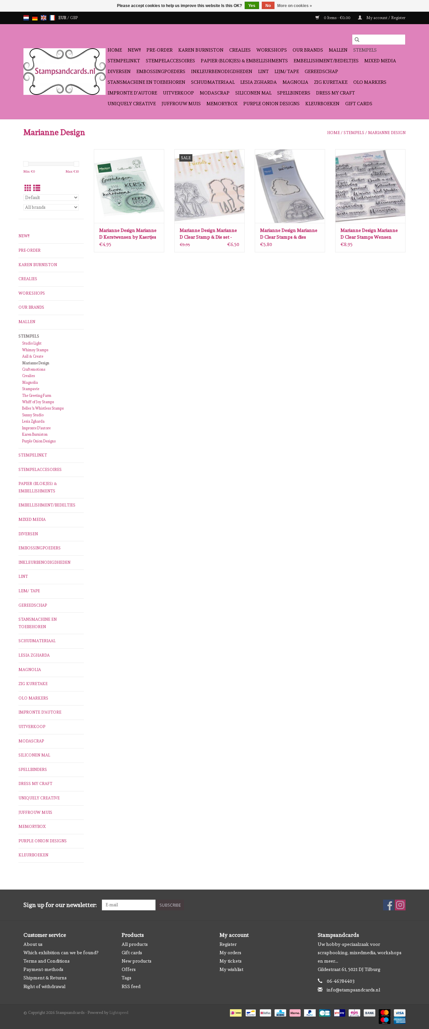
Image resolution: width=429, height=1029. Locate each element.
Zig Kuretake (331, 82)
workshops (271, 50)
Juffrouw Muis (181, 103)
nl (26, 17)
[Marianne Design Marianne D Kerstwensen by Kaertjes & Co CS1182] (129, 186)
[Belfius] (264, 1012)
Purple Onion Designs (271, 103)
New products (136, 961)
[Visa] (398, 1012)
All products (135, 944)
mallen (338, 50)
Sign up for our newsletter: (60, 904)
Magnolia (295, 82)
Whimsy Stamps (35, 350)
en (43, 17)
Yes (251, 5)
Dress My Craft (335, 93)
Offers (129, 969)
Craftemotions (33, 369)
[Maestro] (383, 1019)
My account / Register (385, 17)
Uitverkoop (178, 93)
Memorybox (222, 103)
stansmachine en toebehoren (146, 82)
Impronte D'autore (132, 93)
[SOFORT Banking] (294, 1012)
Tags (126, 977)
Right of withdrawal (44, 986)
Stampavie (30, 389)
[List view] (36, 188)
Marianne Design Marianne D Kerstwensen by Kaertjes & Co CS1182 (128, 234)
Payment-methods (43, 969)
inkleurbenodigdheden (221, 71)
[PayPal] (309, 1012)
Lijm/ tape (286, 71)
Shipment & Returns (45, 977)
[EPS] (353, 1012)
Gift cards (358, 103)
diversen (119, 71)
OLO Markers (369, 82)
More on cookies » (294, 5)
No (268, 5)
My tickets (231, 961)
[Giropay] (338, 1012)
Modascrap (215, 93)
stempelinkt (124, 60)
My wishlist (231, 969)
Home (115, 50)
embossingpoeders (160, 71)
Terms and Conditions (46, 961)
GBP (74, 17)
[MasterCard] (383, 1012)
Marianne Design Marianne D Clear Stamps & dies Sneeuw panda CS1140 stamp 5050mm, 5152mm (288, 234)
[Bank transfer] (368, 1012)
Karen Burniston (201, 50)
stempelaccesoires (170, 60)
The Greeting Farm (36, 396)
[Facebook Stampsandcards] (388, 905)
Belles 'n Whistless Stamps (43, 408)
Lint (263, 71)
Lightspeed (118, 1012)
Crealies (240, 50)
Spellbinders (293, 93)
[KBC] (279, 1012)
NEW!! (134, 50)
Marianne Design (387, 132)
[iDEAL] (235, 1012)
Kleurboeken (322, 103)
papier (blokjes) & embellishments (244, 60)
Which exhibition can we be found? (60, 952)
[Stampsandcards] (64, 71)
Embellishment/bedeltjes (326, 60)
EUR (62, 17)
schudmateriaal (213, 82)
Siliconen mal (253, 93)
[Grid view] (28, 188)
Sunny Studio (33, 415)
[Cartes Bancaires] (324, 1012)
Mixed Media (380, 60)
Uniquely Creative (132, 103)
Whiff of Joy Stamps (38, 402)
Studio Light (32, 343)
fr (52, 17)
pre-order (159, 50)
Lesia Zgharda (258, 82)
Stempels (365, 50)
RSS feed (131, 986)
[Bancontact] (250, 1012)
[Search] (357, 39)
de (35, 17)
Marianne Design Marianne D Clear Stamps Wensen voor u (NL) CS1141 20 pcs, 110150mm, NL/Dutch (369, 234)
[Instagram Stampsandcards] (400, 905)
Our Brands (308, 50)
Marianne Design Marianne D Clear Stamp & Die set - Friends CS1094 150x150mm (209, 234)
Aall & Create (32, 356)
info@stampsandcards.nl (353, 989)
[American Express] (398, 1019)
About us (33, 944)
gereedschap (321, 71)
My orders (230, 952)
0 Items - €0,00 (337, 17)
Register (228, 944)
